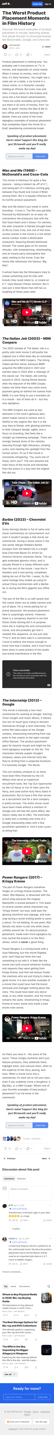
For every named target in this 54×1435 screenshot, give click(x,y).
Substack (12, 1429)
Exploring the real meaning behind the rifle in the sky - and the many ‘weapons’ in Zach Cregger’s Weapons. (19, 1359)
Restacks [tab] (21, 1178)
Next (44, 1158)
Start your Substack (19, 1421)
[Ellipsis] (50, 1205)
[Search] (49, 1286)
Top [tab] (5, 1286)
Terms (36, 1411)
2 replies (16, 1228)
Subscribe (37, 4)
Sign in (48, 4)
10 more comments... (12, 1272)
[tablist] (14, 1179)
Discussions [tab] (24, 1286)
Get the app (41, 1421)
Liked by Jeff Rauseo (19, 1209)
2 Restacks (36, 1138)
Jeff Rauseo (14, 45)
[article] (27, 1305)
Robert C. (13, 1238)
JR (10, 1205)
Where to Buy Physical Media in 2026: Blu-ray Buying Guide (19, 1298)
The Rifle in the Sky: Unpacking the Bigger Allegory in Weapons (15, 1350)
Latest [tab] (13, 1286)
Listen (48, 46)
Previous (11, 1158)
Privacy (27, 1411)
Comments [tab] (9, 1178)
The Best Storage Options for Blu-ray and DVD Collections (19, 1324)
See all (8, 1374)
